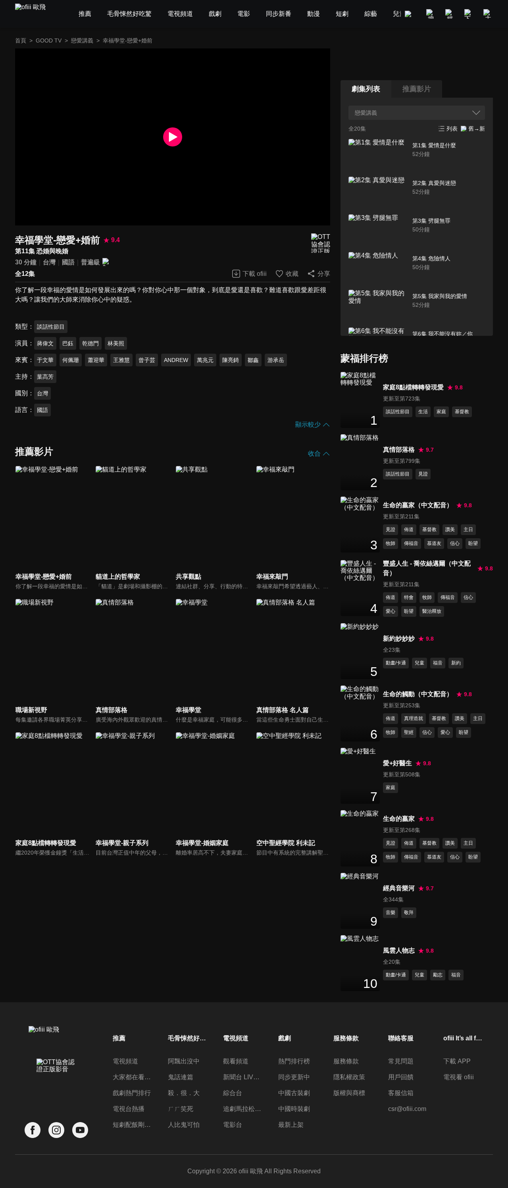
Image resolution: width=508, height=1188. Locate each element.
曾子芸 (147, 360)
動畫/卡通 (396, 663)
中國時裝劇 (294, 1108)
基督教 (462, 411)
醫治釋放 (431, 611)
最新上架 (291, 1124)
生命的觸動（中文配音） (418, 694)
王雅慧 (121, 360)
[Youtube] (80, 1130)
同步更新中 (294, 1077)
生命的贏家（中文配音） (418, 505)
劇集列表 (366, 89)
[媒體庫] (450, 14)
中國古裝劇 (294, 1093)
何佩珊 (70, 360)
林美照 (116, 343)
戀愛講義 (82, 40)
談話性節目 (51, 326)
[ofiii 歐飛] (35, 14)
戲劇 (284, 1038)
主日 (468, 529)
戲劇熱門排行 (132, 1093)
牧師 (390, 543)
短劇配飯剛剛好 (132, 1124)
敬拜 (409, 912)
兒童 (419, 663)
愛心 (390, 611)
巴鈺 (67, 343)
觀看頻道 (235, 1061)
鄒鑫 (253, 360)
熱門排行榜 (294, 1061)
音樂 (390, 912)
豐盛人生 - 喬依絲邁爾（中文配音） (427, 568)
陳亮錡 (230, 360)
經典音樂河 (399, 888)
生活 (423, 411)
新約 (456, 663)
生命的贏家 (399, 818)
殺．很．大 (184, 1093)
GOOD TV (49, 40)
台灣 (49, 262)
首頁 (20, 40)
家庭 (441, 411)
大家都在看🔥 (132, 1077)
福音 (438, 663)
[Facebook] (32, 1130)
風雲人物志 (399, 950)
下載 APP (457, 1061)
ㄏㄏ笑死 (180, 1108)
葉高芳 (45, 377)
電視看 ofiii (458, 1077)
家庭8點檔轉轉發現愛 (413, 387)
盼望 (473, 543)
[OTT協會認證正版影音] (320, 243)
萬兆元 (205, 360)
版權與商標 (349, 1093)
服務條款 (346, 1061)
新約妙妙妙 (399, 638)
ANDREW (176, 360)
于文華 (45, 360)
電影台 (232, 1124)
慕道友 (434, 543)
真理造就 (413, 718)
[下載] (469, 14)
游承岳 (275, 360)
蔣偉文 (45, 343)
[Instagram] (56, 1130)
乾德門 (90, 343)
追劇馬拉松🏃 (243, 1108)
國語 (68, 262)
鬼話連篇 (180, 1077)
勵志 (438, 975)
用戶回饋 (401, 1077)
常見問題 (401, 1061)
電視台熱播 (128, 1108)
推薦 (119, 1038)
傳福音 (411, 543)
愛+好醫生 (397, 763)
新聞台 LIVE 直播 (243, 1077)
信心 (455, 543)
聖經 (409, 732)
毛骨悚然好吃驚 (188, 1038)
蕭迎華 (96, 360)
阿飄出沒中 (184, 1061)
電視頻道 (125, 1061)
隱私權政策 (349, 1077)
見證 (423, 474)
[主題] (488, 14)
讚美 (450, 529)
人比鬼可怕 (184, 1124)
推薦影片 (416, 89)
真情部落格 (399, 449)
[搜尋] (431, 14)
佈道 (409, 529)
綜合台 (232, 1093)
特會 (409, 597)
